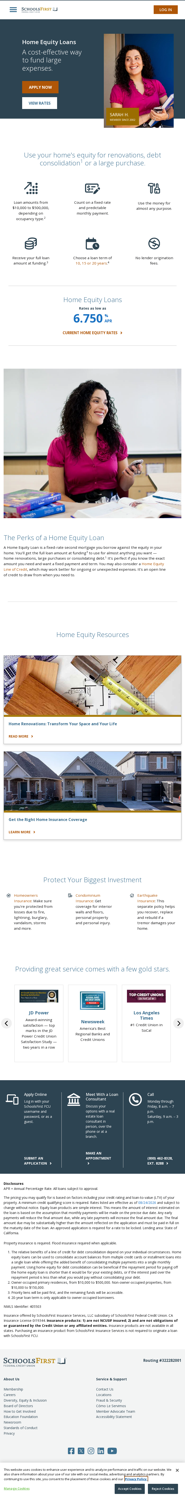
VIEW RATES (40, 103)
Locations (104, 1394)
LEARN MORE (20, 832)
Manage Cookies (17, 1488)
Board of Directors (18, 1406)
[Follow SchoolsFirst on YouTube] (112, 1450)
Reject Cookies (163, 1488)
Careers (10, 1394)
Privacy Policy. (136, 1479)
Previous (6, 1023)
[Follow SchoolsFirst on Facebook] (71, 1450)
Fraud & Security (109, 1400)
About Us (12, 1379)
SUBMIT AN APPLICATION (36, 1161)
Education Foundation (21, 1416)
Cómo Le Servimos (111, 1406)
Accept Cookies (130, 1488)
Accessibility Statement (114, 1416)
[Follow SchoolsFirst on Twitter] (81, 1450)
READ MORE (19, 736)
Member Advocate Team (115, 1411)
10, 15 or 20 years (91, 263)
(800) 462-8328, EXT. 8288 (160, 1161)
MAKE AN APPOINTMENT (98, 1155)
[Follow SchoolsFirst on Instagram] (91, 1450)
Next (178, 1023)
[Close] (177, 1470)
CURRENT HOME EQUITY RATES (91, 332)
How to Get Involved (20, 1411)
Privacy (9, 1433)
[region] (92, 1481)
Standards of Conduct (21, 1427)
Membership (13, 1389)
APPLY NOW (40, 87)
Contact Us (104, 1389)
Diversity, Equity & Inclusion (25, 1400)
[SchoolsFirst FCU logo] (38, 10)
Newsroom (12, 1422)
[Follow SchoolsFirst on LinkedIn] (101, 1450)
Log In (165, 9)
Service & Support (111, 1379)
